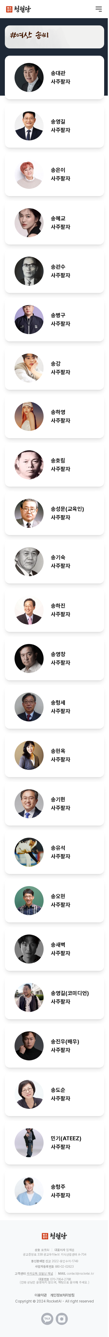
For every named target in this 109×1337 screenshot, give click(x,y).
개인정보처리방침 (62, 1295)
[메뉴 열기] (98, 9)
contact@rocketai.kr (80, 1273)
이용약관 (41, 1295)
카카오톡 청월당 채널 (40, 1273)
